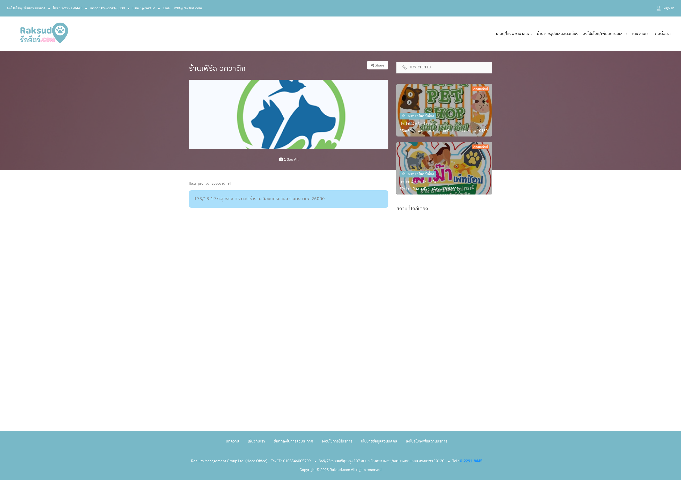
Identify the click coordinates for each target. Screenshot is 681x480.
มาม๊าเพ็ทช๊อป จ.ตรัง (418, 182)
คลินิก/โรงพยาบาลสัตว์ (514, 33)
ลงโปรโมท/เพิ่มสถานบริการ (26, 8)
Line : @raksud (143, 8)
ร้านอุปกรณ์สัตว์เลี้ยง (418, 116)
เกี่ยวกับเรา (641, 33)
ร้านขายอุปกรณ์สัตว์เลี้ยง (557, 33)
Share (379, 65)
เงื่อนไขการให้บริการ (337, 441)
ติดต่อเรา (663, 33)
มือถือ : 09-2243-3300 (107, 8)
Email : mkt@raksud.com (182, 8)
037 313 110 (420, 67)
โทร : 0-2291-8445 (67, 8)
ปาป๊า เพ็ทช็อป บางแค (419, 124)
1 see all (290, 159)
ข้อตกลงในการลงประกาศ (293, 441)
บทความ (232, 441)
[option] (288, 114)
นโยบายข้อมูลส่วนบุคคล (379, 441)
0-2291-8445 (471, 461)
